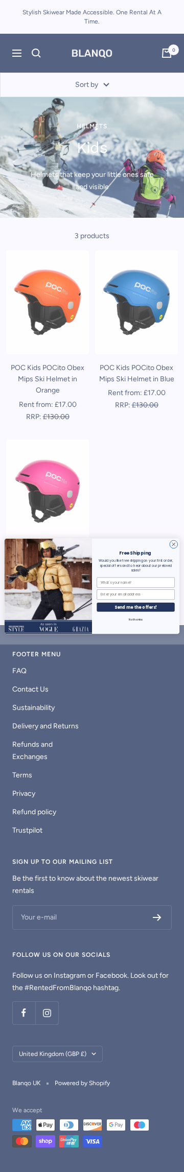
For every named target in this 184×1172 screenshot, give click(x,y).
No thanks (136, 619)
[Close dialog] (174, 544)
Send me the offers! (135, 607)
